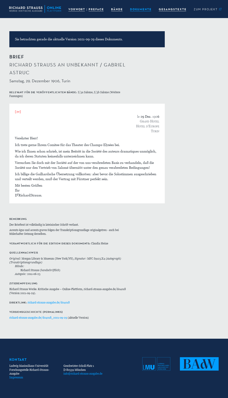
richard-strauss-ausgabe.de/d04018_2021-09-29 (38, 317)
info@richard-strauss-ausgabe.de (82, 373)
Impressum (16, 377)
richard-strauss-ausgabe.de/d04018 (49, 302)
